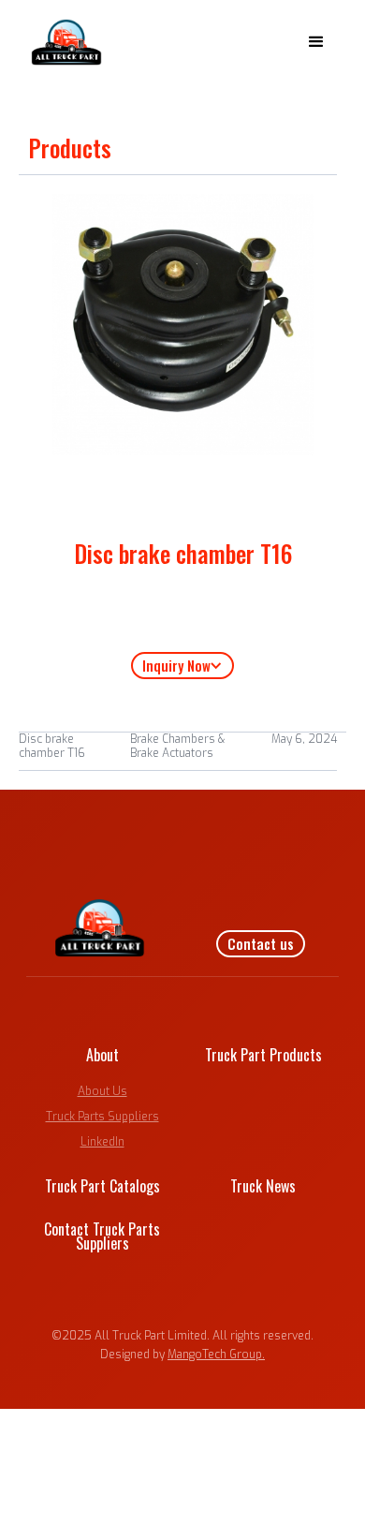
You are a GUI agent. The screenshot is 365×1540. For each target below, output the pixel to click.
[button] (316, 42)
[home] (62, 42)
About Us (102, 1091)
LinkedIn (102, 1141)
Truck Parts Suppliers (102, 1116)
